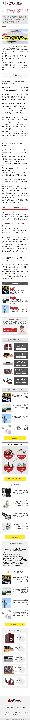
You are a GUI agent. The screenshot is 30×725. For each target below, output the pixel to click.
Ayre (26, 547)
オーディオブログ (8, 714)
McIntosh (19, 556)
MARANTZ (6, 556)
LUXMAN (17, 554)
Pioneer (6, 560)
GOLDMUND (15, 552)
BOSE (13, 549)
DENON (18, 549)
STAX (4, 562)
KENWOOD (5, 554)
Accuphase (5, 547)
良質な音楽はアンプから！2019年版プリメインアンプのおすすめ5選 (18, 292)
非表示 (16, 75)
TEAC (21, 562)
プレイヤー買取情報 (5, 712)
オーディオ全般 (14, 307)
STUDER (7, 562)
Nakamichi (6, 558)
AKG (10, 547)
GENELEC (11, 552)
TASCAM (17, 562)
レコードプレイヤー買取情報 (16, 712)
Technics (6, 564)
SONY (24, 560)
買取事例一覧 (15, 714)
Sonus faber (18, 560)
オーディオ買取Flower (13, 719)
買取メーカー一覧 (10, 707)
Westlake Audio (11, 565)
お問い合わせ (16, 707)
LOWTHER (11, 554)
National (10, 558)
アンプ (4, 26)
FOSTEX (5, 553)
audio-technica (22, 547)
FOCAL (24, 551)
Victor (11, 564)
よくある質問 (23, 707)
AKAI (8, 547)
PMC (11, 560)
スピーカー (13, 298)
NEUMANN (15, 558)
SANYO (14, 560)
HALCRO (20, 552)
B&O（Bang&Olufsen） (7, 549)
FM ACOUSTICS (16, 551)
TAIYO (10, 562)
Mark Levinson (13, 556)
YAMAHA (17, 565)
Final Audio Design (6, 551)
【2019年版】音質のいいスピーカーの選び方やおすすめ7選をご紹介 (19, 301)
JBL (23, 552)
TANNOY (14, 562)
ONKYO (20, 558)
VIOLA (15, 563)
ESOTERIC (24, 549)
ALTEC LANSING (15, 547)
